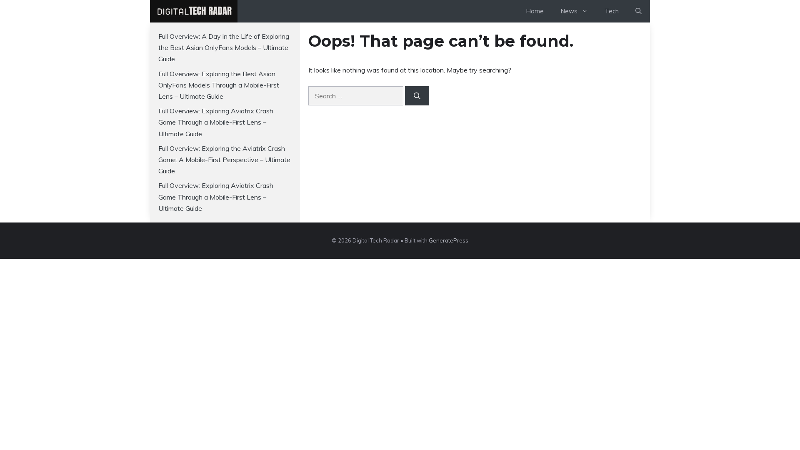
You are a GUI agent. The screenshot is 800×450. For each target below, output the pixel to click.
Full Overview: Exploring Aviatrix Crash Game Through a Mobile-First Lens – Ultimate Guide (215, 122)
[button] (638, 11)
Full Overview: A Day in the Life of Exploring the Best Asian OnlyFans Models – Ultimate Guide (223, 47)
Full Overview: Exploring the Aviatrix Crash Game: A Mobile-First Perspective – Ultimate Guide (224, 159)
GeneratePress (448, 240)
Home (535, 11)
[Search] (417, 95)
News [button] (569, 11)
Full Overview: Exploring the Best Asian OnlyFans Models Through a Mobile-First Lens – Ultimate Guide (218, 85)
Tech (612, 11)
